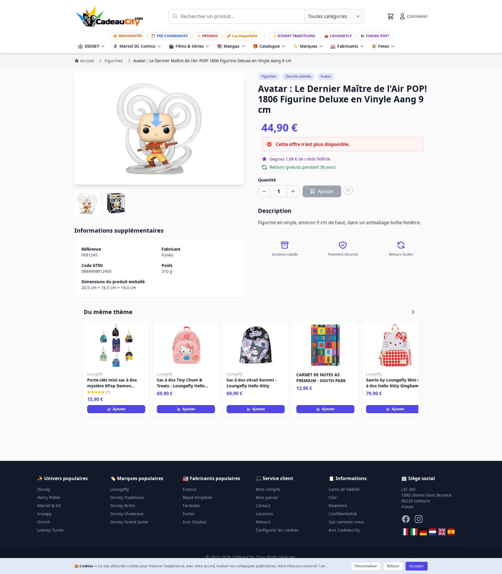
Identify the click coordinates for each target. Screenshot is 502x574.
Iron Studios (195, 522)
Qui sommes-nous (346, 522)
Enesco (189, 489)
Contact (263, 505)
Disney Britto (122, 505)
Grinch (43, 522)
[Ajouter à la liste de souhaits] (348, 190)
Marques (305, 46)
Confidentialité (343, 513)
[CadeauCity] (404, 531)
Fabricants (344, 46)
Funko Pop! (375, 35)
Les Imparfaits (242, 35)
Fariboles (191, 505)
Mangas (228, 46)
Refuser (393, 566)
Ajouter (119, 409)
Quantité (267, 180)
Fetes (380, 46)
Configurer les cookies (277, 530)
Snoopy (44, 513)
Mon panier (267, 497)
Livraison (264, 513)
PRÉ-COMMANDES (169, 35)
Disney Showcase (127, 513)
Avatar (325, 76)
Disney (43, 489)
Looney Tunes (50, 530)
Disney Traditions (293, 35)
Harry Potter (49, 497)
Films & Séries (186, 46)
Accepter (416, 566)
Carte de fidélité (344, 489)
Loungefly (338, 35)
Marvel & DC (49, 505)
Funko (167, 255)
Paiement (338, 505)
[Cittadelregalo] (413, 531)
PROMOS (207, 35)
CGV (332, 497)
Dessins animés (298, 76)
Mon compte (268, 489)
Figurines (268, 76)
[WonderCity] (423, 531)
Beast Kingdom (197, 497)
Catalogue (266, 46)
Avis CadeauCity (344, 530)
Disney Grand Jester (129, 522)
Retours (263, 522)
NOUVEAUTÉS (127, 35)
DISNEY (88, 46)
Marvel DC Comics (134, 46)
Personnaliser (366, 566)
